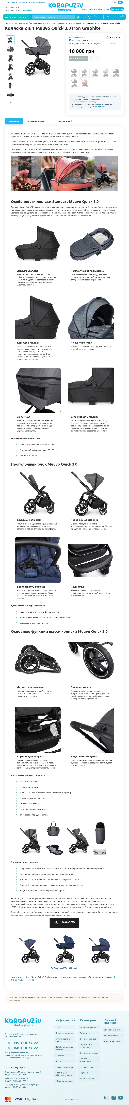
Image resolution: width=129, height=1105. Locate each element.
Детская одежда (87, 1078)
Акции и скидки (87, 9)
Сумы (29, 11)
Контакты (13, 2)
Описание (14, 121)
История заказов (112, 1035)
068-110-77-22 (27, 980)
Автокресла (85, 1033)
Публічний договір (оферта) (64, 1048)
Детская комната (88, 1038)
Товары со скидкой (64, 1067)
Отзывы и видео (63, 121)
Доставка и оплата (25, 2)
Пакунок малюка (117, 9)
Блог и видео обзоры (101, 9)
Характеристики (36, 121)
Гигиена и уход (87, 1067)
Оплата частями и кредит (63, 1039)
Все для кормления (85, 1059)
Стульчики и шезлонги (86, 1045)
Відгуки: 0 (76, 40)
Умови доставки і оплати (94, 99)
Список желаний (112, 1041)
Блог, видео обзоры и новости (63, 1073)
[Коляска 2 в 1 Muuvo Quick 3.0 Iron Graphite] (40, 56)
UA (115, 2)
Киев (25, 11)
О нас (7, 2)
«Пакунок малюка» (64, 1081)
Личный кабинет (112, 1029)
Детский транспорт (89, 1052)
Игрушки (84, 1072)
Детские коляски (88, 1027)
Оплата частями (39, 2)
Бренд (58, 1061)
